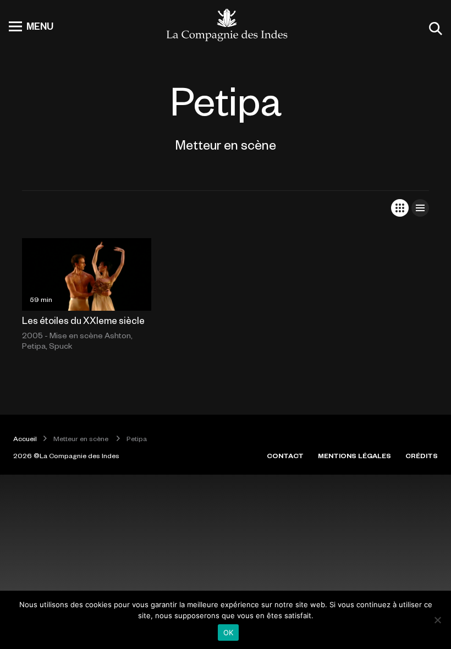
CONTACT (285, 455)
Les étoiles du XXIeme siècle (83, 320)
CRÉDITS (421, 455)
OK (228, 632)
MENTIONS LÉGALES (354, 455)
